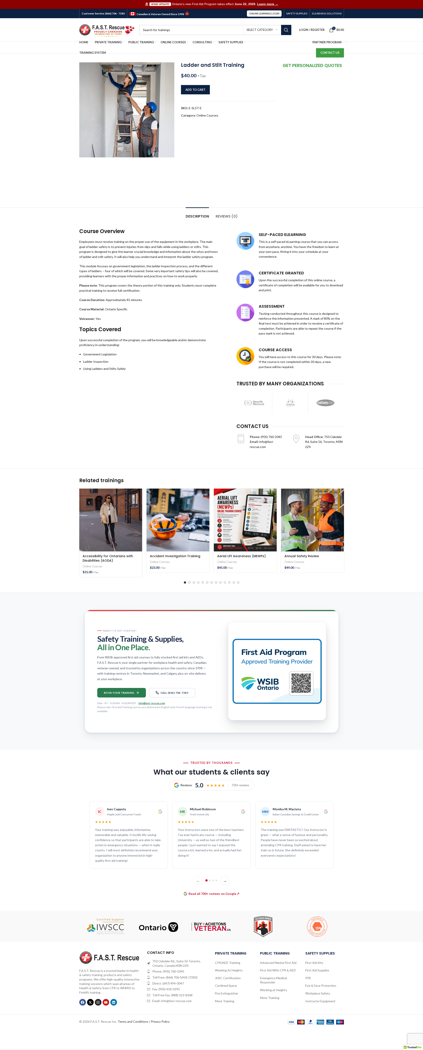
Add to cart (195, 89)
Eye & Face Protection (320, 985)
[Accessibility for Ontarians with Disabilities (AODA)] (110, 520)
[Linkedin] (113, 1002)
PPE (308, 978)
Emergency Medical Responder (273, 980)
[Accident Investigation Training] (178, 520)
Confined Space (226, 985)
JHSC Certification (228, 978)
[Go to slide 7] (212, 582)
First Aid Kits (314, 963)
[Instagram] (98, 1002)
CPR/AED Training (227, 963)
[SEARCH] (286, 30)
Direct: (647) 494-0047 (168, 983)
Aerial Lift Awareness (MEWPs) (241, 556)
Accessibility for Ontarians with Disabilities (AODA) (108, 558)
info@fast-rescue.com (152, 703)
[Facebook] (82, 1002)
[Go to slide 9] (220, 582)
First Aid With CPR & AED (278, 970)
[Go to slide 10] (225, 582)
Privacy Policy (160, 1021)
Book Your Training (119, 692)
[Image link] (110, 957)
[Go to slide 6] (207, 582)
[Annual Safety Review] (312, 520)
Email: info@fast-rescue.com (172, 1001)
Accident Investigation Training (175, 556)
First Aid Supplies (317, 970)
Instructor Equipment (320, 1001)
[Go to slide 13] (238, 582)
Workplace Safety (317, 993)
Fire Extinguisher (226, 993)
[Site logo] (107, 29)
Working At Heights (229, 970)
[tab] (197, 214)
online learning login (264, 13)
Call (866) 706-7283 (175, 692)
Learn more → (267, 4)
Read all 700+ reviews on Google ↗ (214, 893)
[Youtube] (106, 1002)
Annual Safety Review (301, 556)
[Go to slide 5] (203, 582)
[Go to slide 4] (198, 582)
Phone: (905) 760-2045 (168, 971)
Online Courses (207, 115)
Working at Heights (273, 990)
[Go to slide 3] (194, 582)
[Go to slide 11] (229, 582)
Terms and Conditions (133, 1021)
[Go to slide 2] (189, 582)
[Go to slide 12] (234, 582)
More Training (224, 1001)
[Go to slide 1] (185, 582)
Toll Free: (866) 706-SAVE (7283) (174, 977)
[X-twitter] (90, 1002)
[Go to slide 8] (216, 582)
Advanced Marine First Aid (278, 963)
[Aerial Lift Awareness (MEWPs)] (245, 520)
